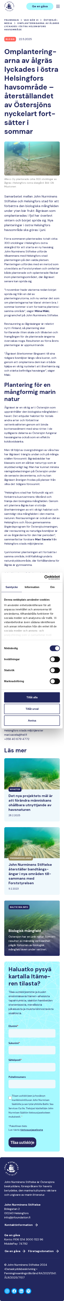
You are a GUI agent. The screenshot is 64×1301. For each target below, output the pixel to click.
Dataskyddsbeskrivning (20, 1269)
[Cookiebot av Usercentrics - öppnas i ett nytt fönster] (45, 577)
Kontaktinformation (19, 1225)
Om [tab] (52, 587)
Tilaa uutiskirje (22, 1142)
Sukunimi (14, 1042)
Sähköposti (15, 1059)
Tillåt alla (32, 697)
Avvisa (32, 720)
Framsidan (11, 20)
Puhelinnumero (17, 1076)
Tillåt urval (32, 708)
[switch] (55, 660)
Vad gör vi (31, 20)
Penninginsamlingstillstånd (21, 1273)
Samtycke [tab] (12, 587)
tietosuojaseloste (31, 1129)
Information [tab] (32, 587)
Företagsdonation (41, 1251)
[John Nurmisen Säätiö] (9, 6)
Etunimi (13, 1025)
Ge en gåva (40, 6)
